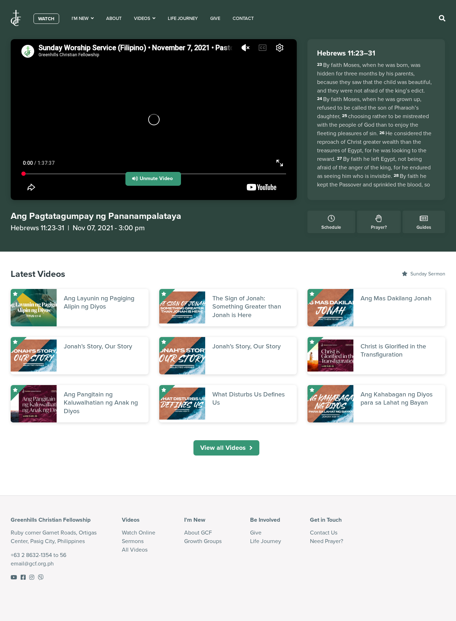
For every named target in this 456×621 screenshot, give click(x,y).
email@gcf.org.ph (32, 563)
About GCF (198, 532)
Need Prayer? (326, 541)
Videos (143, 18)
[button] (153, 179)
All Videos (134, 550)
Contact (243, 18)
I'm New (81, 18)
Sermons (133, 541)
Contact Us (323, 532)
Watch (46, 18)
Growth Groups (203, 541)
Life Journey (183, 18)
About (113, 18)
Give (215, 18)
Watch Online (138, 532)
